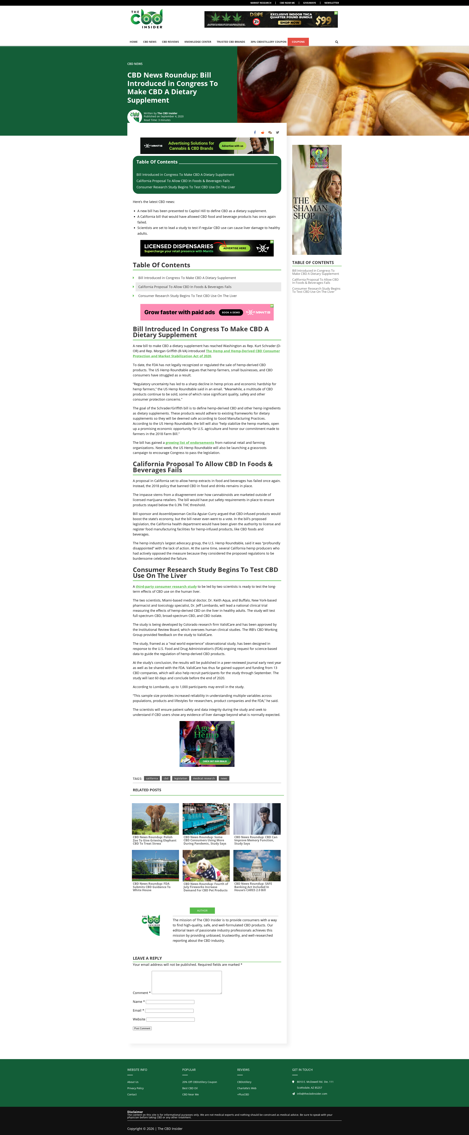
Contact (132, 1094)
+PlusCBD (243, 1094)
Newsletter (331, 2)
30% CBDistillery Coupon (268, 42)
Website (139, 1019)
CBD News (149, 42)
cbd (166, 778)
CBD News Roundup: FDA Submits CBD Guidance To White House (152, 887)
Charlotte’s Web (246, 1088)
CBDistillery (244, 1082)
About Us (133, 1082)
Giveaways (309, 2)
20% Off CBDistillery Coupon (199, 1082)
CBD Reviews (170, 42)
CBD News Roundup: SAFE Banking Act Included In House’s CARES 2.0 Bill (253, 887)
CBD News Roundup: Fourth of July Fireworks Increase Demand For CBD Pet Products (206, 887)
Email (138, 1010)
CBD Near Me (287, 2)
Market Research (260, 2)
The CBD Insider (167, 113)
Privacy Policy (135, 1088)
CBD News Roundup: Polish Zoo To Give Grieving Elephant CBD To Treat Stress (154, 840)
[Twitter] (277, 132)
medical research (204, 778)
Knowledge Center (197, 42)
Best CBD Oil (190, 1088)
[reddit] (262, 132)
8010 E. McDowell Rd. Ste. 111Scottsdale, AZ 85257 (315, 1084)
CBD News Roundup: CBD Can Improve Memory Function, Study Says (256, 840)
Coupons (298, 42)
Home (134, 42)
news (224, 778)
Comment (142, 993)
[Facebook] (255, 132)
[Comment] (270, 132)
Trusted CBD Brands (231, 42)
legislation (180, 778)
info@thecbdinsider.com (312, 1093)
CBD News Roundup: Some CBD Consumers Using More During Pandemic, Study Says (205, 840)
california (152, 778)
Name (139, 1001)
